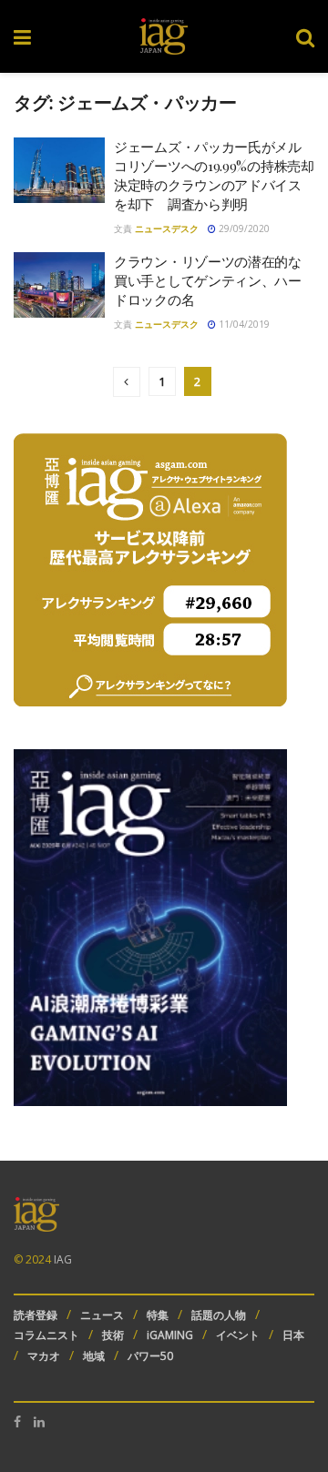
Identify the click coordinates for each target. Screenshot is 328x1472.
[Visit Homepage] (163, 36)
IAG (63, 1259)
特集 (158, 1315)
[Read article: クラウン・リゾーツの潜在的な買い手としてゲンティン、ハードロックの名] (59, 285)
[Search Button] (305, 36)
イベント (238, 1335)
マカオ (43, 1356)
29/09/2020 (243, 228)
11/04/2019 (243, 324)
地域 (94, 1356)
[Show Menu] (22, 36)
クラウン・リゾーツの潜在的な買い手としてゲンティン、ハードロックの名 (208, 280)
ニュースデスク (167, 228)
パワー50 (150, 1356)
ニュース (102, 1315)
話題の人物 (218, 1315)
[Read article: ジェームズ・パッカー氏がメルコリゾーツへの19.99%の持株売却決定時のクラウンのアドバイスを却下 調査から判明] (59, 170)
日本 (293, 1335)
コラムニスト (46, 1335)
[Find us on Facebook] (17, 1422)
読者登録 (35, 1315)
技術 (113, 1335)
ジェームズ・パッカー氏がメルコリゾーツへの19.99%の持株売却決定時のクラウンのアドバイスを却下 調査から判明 (214, 175)
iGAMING (170, 1335)
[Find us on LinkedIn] (39, 1422)
